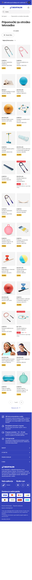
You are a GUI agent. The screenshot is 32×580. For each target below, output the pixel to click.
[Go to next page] (21, 402)
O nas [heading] (3, 456)
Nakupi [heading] (4, 442)
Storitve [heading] (4, 447)
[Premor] (29, 2)
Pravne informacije (7, 518)
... (8, 16)
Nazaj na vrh (14, 408)
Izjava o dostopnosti (7, 520)
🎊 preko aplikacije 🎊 (14, 2)
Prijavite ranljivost (18, 518)
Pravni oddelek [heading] (6, 451)
